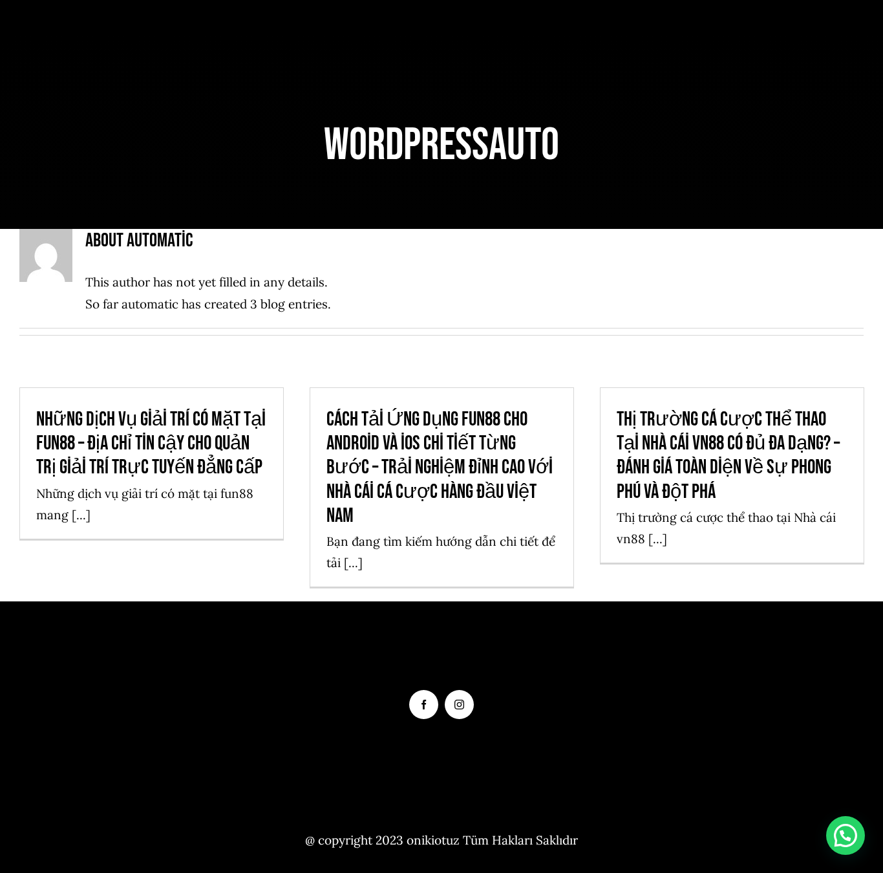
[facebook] (423, 704)
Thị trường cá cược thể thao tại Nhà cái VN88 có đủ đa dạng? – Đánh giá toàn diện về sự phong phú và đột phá (728, 455)
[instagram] (459, 704)
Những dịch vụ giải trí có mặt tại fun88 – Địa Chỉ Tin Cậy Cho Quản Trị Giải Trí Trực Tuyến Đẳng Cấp (151, 443)
